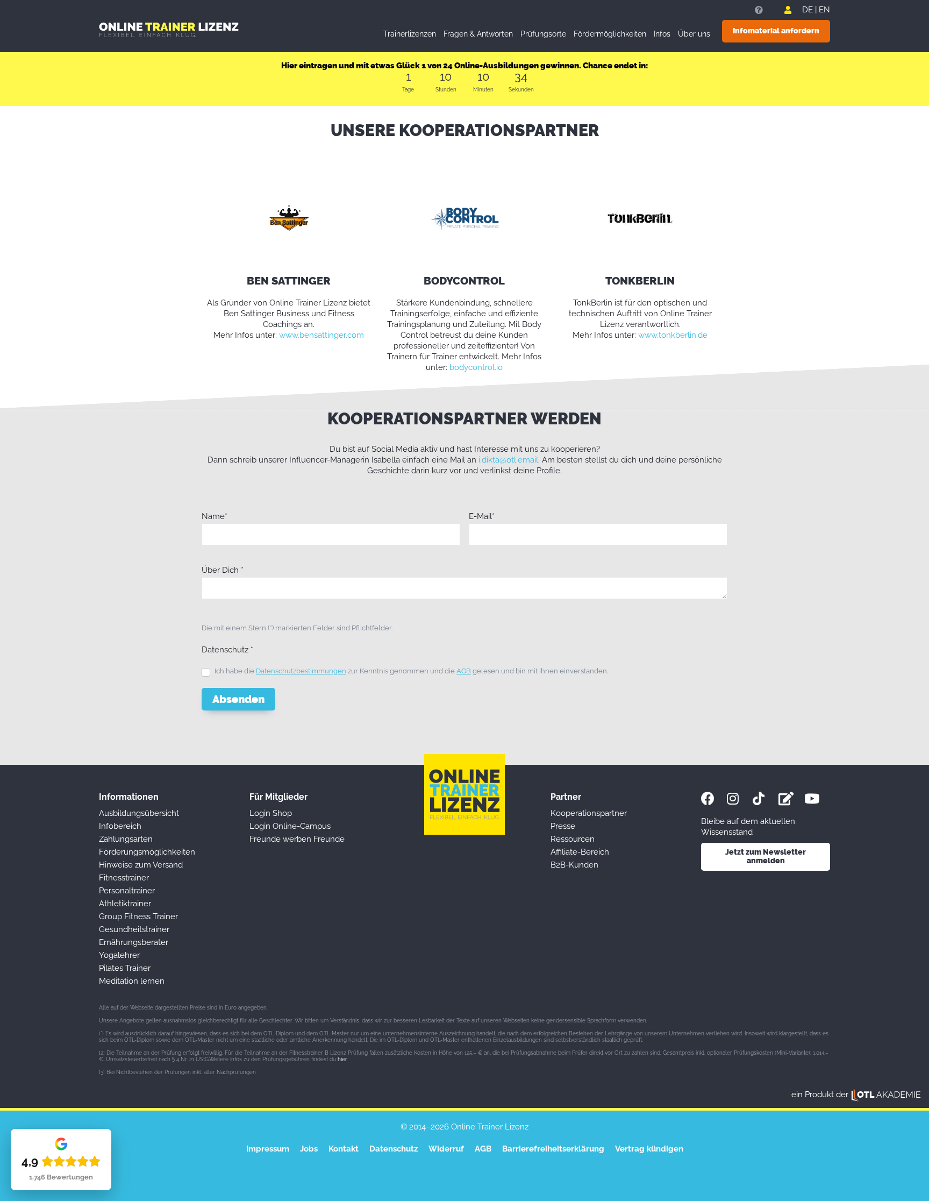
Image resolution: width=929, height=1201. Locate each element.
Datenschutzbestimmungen (301, 671)
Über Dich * (223, 570)
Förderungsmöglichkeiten (147, 852)
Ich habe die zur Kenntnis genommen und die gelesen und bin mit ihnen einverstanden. (411, 671)
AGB (463, 671)
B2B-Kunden (574, 865)
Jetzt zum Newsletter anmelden (765, 856)
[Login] (788, 10)
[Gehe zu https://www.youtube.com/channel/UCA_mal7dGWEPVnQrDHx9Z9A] (817, 798)
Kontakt (343, 1149)
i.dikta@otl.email (508, 460)
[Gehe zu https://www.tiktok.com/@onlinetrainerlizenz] (765, 798)
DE (807, 10)
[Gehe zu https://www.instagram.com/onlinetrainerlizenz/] (740, 798)
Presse (563, 826)
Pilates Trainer (125, 968)
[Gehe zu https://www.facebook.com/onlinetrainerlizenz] (714, 798)
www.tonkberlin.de (673, 335)
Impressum (267, 1149)
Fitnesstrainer (124, 878)
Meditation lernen (132, 981)
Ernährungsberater (133, 942)
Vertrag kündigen (649, 1149)
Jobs (309, 1149)
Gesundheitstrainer (134, 929)
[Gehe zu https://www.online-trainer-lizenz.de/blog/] (791, 798)
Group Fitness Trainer (138, 916)
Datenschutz (393, 1149)
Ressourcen (573, 839)
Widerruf (446, 1149)
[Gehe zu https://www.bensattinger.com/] (288, 218)
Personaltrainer (127, 891)
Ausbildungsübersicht (139, 813)
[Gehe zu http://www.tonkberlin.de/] (640, 218)
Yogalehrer (119, 955)
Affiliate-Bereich (580, 852)
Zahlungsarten (126, 839)
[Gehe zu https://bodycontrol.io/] (464, 218)
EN (824, 10)
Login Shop (270, 813)
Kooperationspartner (589, 813)
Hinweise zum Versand (141, 865)
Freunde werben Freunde (297, 839)
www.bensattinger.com (321, 335)
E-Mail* (482, 516)
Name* (214, 516)
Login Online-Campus (290, 826)
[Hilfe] (758, 10)
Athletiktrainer (125, 903)
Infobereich (120, 826)
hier (342, 1059)
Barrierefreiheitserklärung (553, 1149)
